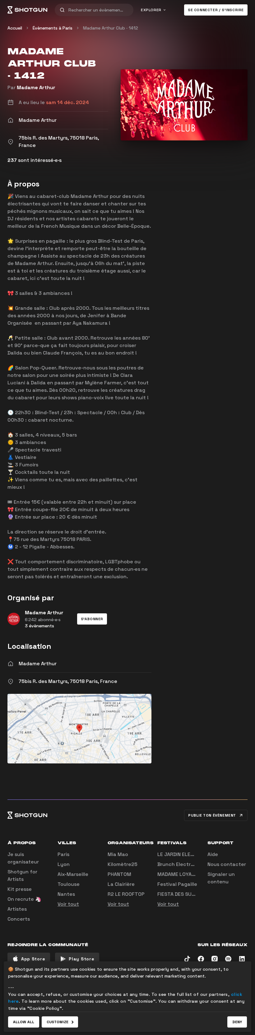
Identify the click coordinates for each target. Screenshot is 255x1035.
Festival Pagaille (177, 884)
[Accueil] (27, 10)
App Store (33, 959)
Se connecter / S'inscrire (216, 9)
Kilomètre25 (122, 864)
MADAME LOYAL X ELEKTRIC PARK (196, 874)
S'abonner (92, 618)
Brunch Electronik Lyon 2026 (192, 864)
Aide (212, 854)
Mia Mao (118, 854)
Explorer (151, 9)
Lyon (64, 864)
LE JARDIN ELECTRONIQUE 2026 (194, 854)
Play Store (81, 959)
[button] (92, 619)
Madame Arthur (36, 87)
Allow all (23, 1021)
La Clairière (121, 884)
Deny (237, 1021)
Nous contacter (226, 864)
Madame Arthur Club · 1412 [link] (110, 28)
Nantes (66, 894)
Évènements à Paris (52, 28)
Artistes (17, 909)
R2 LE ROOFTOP (126, 894)
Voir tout (68, 904)
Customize (57, 1021)
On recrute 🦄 (24, 899)
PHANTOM (119, 874)
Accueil (14, 28)
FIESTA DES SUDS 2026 (184, 894)
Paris (63, 854)
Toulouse (69, 884)
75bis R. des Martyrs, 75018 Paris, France (68, 681)
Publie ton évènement (212, 815)
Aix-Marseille (73, 874)
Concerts (18, 919)
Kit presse (19, 889)
